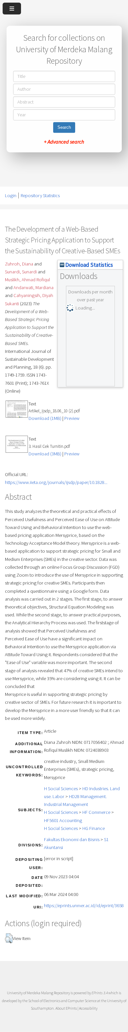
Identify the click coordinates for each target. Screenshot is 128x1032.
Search (64, 127)
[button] (8, 938)
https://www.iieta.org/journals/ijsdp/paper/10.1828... (56, 482)
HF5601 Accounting (63, 820)
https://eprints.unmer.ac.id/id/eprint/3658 (84, 905)
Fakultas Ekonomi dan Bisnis (71, 839)
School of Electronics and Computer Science (62, 1000)
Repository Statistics (40, 195)
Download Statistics (88, 264)
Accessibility (88, 1008)
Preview (71, 418)
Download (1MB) (45, 418)
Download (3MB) (45, 454)
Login (10, 195)
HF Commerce (96, 812)
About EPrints (66, 1008)
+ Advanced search (64, 142)
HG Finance (93, 828)
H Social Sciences (61, 788)
